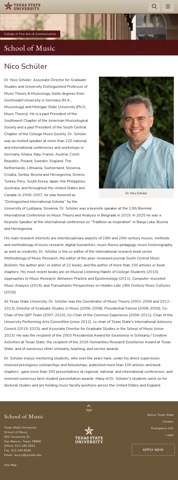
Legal (170, 435)
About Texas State (160, 415)
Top (89, 410)
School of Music (29, 48)
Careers (168, 421)
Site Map (10, 465)
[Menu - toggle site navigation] (168, 7)
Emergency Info (162, 428)
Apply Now (153, 450)
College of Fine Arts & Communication (30, 34)
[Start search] (154, 7)
